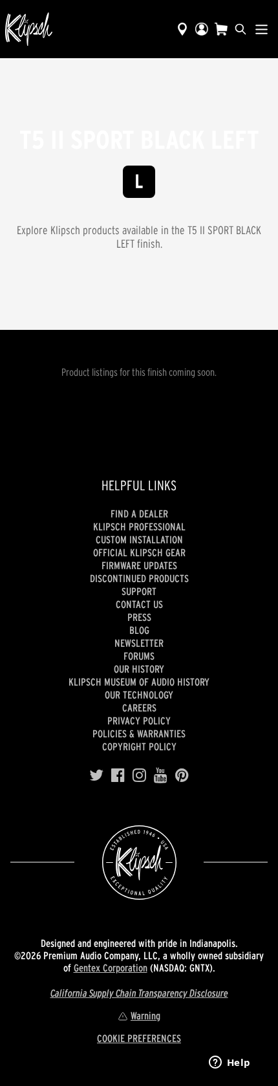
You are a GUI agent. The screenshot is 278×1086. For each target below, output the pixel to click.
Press (139, 617)
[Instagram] (139, 775)
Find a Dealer (139, 513)
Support (139, 591)
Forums (139, 656)
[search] (240, 29)
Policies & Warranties (139, 733)
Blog (139, 630)
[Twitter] (96, 775)
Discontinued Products (139, 578)
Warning (145, 1015)
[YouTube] (160, 775)
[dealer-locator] (182, 29)
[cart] (221, 29)
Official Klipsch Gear (139, 552)
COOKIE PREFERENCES (139, 1038)
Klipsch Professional (139, 526)
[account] (201, 29)
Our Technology (139, 694)
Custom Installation (139, 539)
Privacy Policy (139, 720)
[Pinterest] (182, 775)
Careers (139, 707)
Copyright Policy (139, 746)
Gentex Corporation (110, 967)
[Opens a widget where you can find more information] (229, 1063)
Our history (139, 669)
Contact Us (139, 604)
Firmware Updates (139, 565)
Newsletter (139, 643)
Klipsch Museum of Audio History (139, 682)
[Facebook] (118, 775)
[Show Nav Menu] (261, 29)
